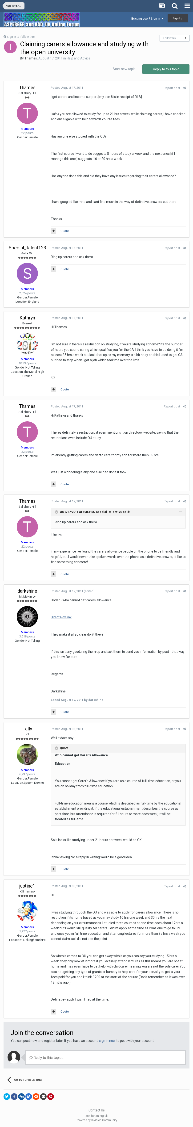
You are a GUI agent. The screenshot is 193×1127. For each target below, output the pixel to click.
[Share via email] (43, 1096)
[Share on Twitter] (7, 1096)
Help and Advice (78, 58)
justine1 (27, 886)
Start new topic (124, 69)
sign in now (107, 1041)
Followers (169, 38)
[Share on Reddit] (36, 1096)
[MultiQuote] (53, 231)
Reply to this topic (166, 69)
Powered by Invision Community (96, 1120)
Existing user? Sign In (146, 18)
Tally (27, 729)
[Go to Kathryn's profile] (27, 343)
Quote (64, 231)
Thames (30, 58)
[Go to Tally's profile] (27, 754)
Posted (67, 87)
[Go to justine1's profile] (27, 911)
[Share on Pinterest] (50, 1096)
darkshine (27, 591)
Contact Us (96, 1110)
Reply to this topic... (48, 1058)
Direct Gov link (61, 617)
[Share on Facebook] (14, 1096)
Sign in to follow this (21, 36)
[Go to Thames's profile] (10, 47)
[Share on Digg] (21, 1096)
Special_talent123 (27, 248)
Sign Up (178, 18)
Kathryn (27, 318)
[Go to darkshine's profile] (27, 616)
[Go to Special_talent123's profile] (27, 273)
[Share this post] (184, 88)
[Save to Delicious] (28, 1096)
